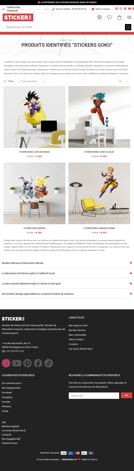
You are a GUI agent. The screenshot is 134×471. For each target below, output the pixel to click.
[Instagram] (6, 363)
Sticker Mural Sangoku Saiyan (99, 228)
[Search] (128, 27)
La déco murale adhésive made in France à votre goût (31, 283)
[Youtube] (16, 363)
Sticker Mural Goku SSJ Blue (99, 152)
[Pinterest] (27, 363)
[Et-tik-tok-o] (48, 363)
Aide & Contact (102, 9)
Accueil (62, 40)
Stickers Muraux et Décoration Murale (22, 263)
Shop (71, 40)
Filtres (11, 81)
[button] (99, 17)
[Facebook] (38, 363)
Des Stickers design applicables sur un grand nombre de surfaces (38, 293)
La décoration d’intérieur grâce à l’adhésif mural (28, 273)
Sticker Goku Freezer (34, 228)
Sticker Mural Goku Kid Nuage (34, 152)
